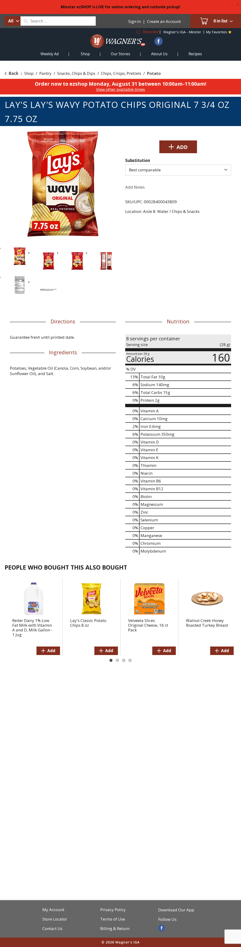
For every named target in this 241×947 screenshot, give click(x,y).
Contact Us (52, 928)
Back (13, 73)
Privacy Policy (113, 909)
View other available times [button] (120, 89)
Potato (154, 73)
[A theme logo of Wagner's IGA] (113, 46)
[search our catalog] (25, 21)
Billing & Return (114, 928)
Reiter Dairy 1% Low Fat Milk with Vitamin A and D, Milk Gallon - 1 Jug (32, 627)
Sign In (134, 21)
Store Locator (54, 919)
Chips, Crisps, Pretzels (121, 73)
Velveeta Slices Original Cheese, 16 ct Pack (148, 625)
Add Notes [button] (135, 187)
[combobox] (12, 21)
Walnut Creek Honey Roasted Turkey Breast (207, 623)
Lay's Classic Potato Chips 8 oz (88, 623)
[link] (161, 928)
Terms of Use (112, 919)
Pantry (45, 73)
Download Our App (176, 910)
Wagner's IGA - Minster (182, 32)
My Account (53, 909)
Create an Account (164, 21)
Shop (29, 73)
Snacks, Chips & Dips (76, 73)
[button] (19, 256)
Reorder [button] (151, 31)
